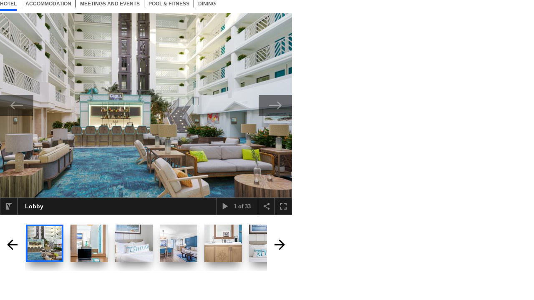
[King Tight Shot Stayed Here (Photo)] (134, 243)
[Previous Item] (16, 105)
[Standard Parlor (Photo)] (178, 243)
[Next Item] (275, 105)
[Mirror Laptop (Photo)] (89, 243)
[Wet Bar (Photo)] (223, 243)
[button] (9, 206)
